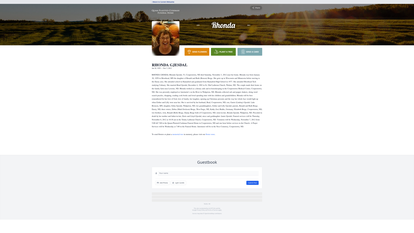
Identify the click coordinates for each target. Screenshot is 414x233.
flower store (210, 134)
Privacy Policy (201, 210)
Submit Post (252, 183)
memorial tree (177, 134)
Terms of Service (213, 210)
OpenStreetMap (209, 213)
